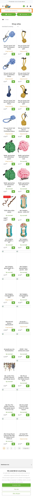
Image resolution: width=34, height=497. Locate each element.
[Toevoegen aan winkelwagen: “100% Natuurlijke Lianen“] (13, 219)
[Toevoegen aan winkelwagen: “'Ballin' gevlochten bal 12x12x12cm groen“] (13, 191)
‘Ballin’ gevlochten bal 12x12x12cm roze (23, 184)
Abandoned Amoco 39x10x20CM (9, 323)
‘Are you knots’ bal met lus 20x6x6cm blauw (9, 47)
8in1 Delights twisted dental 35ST (23, 295)
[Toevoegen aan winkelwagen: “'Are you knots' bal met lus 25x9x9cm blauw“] (13, 81)
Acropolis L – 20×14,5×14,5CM (23, 322)
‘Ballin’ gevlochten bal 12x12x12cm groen (9, 184)
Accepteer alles (16, 485)
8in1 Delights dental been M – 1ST (23, 240)
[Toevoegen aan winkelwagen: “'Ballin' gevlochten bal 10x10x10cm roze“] (27, 164)
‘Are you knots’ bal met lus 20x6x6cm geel (23, 47)
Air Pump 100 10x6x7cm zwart (23, 434)
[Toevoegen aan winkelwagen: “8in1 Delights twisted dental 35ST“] (27, 302)
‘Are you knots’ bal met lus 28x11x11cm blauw (9, 102)
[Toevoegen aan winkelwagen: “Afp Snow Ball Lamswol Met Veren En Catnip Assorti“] (27, 415)
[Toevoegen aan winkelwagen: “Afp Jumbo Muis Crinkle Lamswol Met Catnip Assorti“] (13, 386)
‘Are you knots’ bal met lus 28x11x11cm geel (23, 102)
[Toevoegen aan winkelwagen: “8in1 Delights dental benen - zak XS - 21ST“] (27, 275)
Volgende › (26, 448)
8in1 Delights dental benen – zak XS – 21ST (23, 268)
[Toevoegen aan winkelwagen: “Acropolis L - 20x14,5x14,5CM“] (27, 330)
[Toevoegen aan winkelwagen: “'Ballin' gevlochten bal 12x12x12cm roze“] (27, 191)
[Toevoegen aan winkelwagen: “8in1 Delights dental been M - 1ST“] (27, 247)
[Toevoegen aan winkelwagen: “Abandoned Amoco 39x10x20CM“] (13, 330)
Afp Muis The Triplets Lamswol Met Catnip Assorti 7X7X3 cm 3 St (9, 407)
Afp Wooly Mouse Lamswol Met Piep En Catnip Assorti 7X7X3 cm (9, 436)
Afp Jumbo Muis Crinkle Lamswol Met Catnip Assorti (9, 377)
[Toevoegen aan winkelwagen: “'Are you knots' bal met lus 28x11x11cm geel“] (27, 109)
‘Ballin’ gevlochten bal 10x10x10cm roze (23, 157)
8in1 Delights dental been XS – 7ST (9, 268)
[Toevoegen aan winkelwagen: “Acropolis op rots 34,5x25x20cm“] (13, 356)
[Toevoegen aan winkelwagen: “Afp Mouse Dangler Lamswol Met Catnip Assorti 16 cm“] (27, 386)
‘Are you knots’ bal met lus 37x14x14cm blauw (9, 129)
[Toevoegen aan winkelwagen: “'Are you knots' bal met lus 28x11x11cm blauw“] (13, 109)
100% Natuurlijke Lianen (9, 211)
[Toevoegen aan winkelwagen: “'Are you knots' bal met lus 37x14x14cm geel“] (27, 136)
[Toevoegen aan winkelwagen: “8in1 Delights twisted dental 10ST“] (13, 302)
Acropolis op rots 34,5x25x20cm (9, 350)
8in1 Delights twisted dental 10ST (9, 295)
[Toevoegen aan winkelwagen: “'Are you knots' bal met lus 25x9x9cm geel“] (27, 81)
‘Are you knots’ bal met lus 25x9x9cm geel (23, 74)
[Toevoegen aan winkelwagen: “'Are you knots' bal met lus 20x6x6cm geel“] (27, 54)
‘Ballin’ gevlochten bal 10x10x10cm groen (9, 157)
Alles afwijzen (16, 493)
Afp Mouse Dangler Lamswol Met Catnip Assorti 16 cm (23, 378)
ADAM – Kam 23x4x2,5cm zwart (23, 350)
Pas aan (16, 489)
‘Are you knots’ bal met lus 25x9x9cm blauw (9, 74)
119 (19, 448)
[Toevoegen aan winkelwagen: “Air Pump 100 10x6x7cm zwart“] (27, 444)
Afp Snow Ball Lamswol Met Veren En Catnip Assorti (23, 407)
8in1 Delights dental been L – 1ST (9, 240)
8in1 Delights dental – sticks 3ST (23, 211)
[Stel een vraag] (24, 6)
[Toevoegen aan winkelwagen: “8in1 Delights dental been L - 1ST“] (13, 247)
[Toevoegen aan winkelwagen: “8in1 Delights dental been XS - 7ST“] (13, 275)
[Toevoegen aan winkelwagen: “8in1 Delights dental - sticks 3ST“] (27, 220)
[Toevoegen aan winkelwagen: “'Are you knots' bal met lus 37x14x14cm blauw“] (13, 136)
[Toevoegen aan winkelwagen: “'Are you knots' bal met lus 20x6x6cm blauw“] (13, 54)
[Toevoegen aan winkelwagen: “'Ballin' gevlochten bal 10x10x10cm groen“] (13, 164)
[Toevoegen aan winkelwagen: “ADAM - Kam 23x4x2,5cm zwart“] (27, 356)
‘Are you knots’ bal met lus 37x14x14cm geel (23, 129)
